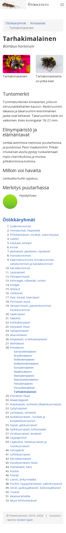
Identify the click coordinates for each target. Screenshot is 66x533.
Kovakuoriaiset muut (24, 462)
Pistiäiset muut (20, 396)
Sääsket (15, 318)
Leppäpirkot (18, 437)
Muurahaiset (18, 335)
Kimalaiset (37, 23)
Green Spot (25, 520)
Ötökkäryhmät (16, 23)
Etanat (14, 475)
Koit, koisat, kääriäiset (24, 297)
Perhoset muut (20, 301)
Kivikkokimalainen (24, 359)
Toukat (14, 492)
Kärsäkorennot (20, 268)
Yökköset (16, 293)
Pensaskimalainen (24, 387)
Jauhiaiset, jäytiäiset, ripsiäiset (30, 251)
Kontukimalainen (24, 367)
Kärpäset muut (20, 326)
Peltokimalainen (23, 383)
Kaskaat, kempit (21, 243)
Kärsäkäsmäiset (20, 458)
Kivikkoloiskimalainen (26, 363)
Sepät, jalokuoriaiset (23, 425)
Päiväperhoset (20, 276)
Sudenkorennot (20, 226)
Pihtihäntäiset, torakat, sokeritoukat (34, 234)
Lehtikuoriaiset (20, 454)
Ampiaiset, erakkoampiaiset (28, 339)
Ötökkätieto (38, 4)
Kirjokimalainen (23, 355)
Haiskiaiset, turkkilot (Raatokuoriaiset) (35, 404)
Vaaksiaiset (17, 314)
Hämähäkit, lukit (21, 467)
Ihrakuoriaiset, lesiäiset (25, 433)
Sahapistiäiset (19, 330)
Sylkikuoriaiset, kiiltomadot (28, 429)
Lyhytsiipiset (18, 408)
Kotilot (14, 471)
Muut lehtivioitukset (23, 500)
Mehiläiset (17, 343)
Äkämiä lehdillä (20, 496)
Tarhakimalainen (25, 391)
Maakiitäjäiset (19, 400)
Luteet (14, 239)
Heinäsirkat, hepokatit (25, 230)
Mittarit (15, 289)
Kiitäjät (14, 285)
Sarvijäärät (17, 450)
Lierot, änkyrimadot (23, 479)
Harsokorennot (20, 255)
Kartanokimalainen (25, 351)
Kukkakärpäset (20, 322)
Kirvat (14, 247)
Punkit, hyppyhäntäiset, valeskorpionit (36, 483)
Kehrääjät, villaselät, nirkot (28, 280)
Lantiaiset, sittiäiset (23, 412)
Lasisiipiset (17, 272)
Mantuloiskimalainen (26, 379)
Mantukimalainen (24, 375)
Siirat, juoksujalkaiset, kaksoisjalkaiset (35, 488)
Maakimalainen (23, 371)
